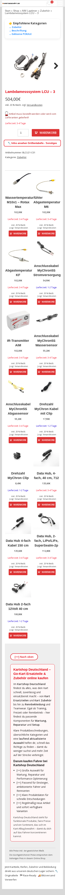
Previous (10, 66)
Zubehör (45, 10)
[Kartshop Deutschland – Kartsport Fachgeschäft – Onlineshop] (11, 3)
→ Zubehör (15, 27)
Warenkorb (48, 133)
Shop (16, 10)
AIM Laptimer (29, 10)
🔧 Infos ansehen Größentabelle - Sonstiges (32, 143)
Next (54, 66)
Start (7, 10)
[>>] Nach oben (24, 656)
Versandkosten (34, 104)
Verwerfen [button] (11, 879)
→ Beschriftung (18, 30)
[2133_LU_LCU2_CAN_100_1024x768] (32, 66)
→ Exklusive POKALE (20, 34)
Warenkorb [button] (19, 233)
